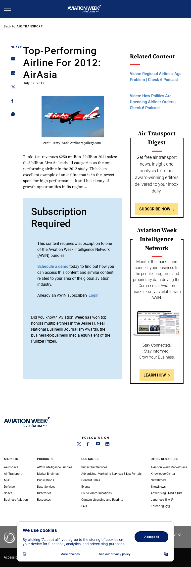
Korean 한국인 (160, 506)
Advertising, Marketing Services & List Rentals (111, 473)
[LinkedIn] (107, 445)
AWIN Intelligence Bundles (54, 467)
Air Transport (30, 26)
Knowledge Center (163, 473)
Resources (44, 499)
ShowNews (158, 486)
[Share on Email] (11, 60)
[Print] (11, 115)
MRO (7, 480)
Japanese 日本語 (162, 499)
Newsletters (158, 480)
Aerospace (11, 467)
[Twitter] (79, 445)
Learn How (154, 375)
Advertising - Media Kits (166, 493)
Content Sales (90, 480)
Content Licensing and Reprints (102, 499)
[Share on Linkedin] (11, 74)
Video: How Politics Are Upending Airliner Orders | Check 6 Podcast (153, 102)
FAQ (84, 506)
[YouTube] (98, 445)
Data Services (46, 486)
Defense (9, 486)
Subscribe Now (154, 209)
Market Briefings (48, 473)
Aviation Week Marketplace (169, 467)
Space (8, 493)
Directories (44, 493)
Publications (45, 480)
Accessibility (13, 557)
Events (85, 486)
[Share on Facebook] (11, 101)
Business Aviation (16, 499)
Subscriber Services (94, 467)
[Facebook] (89, 445)
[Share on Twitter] (11, 88)
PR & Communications (96, 493)
